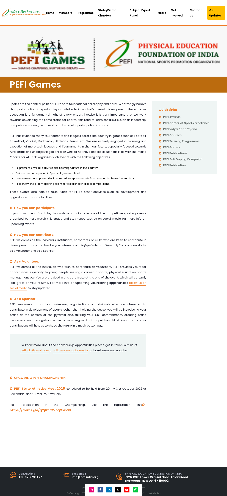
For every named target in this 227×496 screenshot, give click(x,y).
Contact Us (196, 12)
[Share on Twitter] (118, 489)
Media (162, 13)
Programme (85, 13)
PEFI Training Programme (181, 141)
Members (65, 13)
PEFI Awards (172, 117)
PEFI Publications (175, 153)
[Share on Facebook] (100, 489)
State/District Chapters (108, 12)
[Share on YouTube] (126, 489)
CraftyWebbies (151, 493)
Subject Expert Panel (140, 12)
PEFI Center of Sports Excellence (186, 123)
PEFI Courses (172, 135)
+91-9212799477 (30, 477)
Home (50, 13)
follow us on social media (70, 350)
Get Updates (215, 12)
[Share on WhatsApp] (135, 489)
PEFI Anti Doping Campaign (182, 159)
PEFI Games (171, 147)
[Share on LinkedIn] (109, 489)
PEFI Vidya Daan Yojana (180, 129)
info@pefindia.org (85, 477)
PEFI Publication (174, 165)
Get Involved (177, 12)
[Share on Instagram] (91, 489)
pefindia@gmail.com (34, 350)
